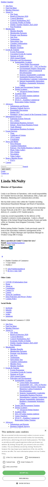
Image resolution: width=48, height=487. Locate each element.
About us (9, 286)
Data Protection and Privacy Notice (19, 297)
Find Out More (11, 8)
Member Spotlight (17, 48)
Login (3, 171)
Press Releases (15, 144)
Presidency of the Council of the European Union (28, 114)
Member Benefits (16, 31)
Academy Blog (20, 94)
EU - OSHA (15, 121)
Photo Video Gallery (17, 150)
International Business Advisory (22, 123)
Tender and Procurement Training (27, 87)
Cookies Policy (11, 299)
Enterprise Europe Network (20, 119)
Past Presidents (15, 27)
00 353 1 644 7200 (15, 271)
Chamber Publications (18, 146)
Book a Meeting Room (14, 158)
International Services (13, 116)
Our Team (14, 14)
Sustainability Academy (23, 62)
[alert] (24, 457)
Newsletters (14, 154)
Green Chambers (21, 98)
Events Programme (17, 52)
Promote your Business (18, 35)
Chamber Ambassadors (18, 43)
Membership (10, 29)
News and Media (12, 142)
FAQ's (12, 160)
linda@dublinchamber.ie (16, 243)
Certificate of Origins (18, 135)
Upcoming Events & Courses (21, 54)
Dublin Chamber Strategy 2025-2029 (24, 25)
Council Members (16, 18)
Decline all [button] (24, 478)
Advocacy (9, 104)
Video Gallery (15, 156)
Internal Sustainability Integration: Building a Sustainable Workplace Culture (32, 83)
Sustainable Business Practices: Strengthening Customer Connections (33, 78)
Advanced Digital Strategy (29, 91)
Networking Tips (16, 41)
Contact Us (10, 290)
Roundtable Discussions (19, 110)
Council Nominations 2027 (20, 20)
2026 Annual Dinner (17, 58)
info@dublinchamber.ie (16, 269)
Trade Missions (15, 127)
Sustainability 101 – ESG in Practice (33, 66)
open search (6, 169)
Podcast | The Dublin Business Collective (25, 148)
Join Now (9, 6)
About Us (9, 12)
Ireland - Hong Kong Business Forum (24, 125)
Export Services (11, 131)
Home (8, 284)
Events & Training (12, 50)
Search (25, 166)
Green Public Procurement (29, 64)
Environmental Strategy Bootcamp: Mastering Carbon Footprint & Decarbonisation (32, 71)
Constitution (10, 288)
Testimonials (14, 39)
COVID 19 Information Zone (16, 282)
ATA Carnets (15, 137)
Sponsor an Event (16, 56)
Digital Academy (21, 89)
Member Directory (12, 10)
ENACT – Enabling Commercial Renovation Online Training (27, 101)
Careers (8, 162)
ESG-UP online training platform (27, 96)
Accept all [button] (24, 473)
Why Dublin (14, 152)
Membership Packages (18, 33)
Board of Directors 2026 (19, 16)
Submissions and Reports (19, 106)
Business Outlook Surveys (20, 108)
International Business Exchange (22, 129)
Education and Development (20, 60)
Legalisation (14, 139)
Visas (12, 133)
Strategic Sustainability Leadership (32, 75)
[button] (24, 483)
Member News (15, 46)
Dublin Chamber (7, 2)
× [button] (45, 431)
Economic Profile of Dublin (20, 23)
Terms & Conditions (13, 295)
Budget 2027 (15, 112)
